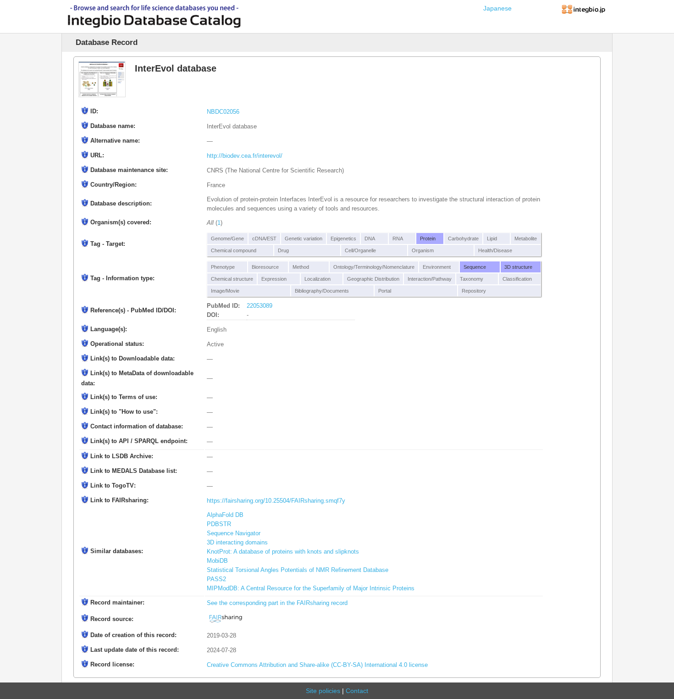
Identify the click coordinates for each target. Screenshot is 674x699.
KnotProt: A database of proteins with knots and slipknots (283, 552)
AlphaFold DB (225, 515)
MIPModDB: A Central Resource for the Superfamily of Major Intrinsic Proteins (310, 588)
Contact (357, 690)
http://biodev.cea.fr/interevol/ (244, 156)
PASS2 (216, 579)
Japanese (497, 8)
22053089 (259, 306)
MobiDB (217, 561)
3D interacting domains (237, 542)
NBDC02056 (223, 112)
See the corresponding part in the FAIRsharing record (277, 603)
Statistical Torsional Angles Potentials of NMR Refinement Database (297, 570)
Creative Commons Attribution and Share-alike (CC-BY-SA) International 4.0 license (317, 665)
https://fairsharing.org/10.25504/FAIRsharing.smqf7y (276, 501)
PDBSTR (219, 524)
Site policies (323, 690)
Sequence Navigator (233, 533)
